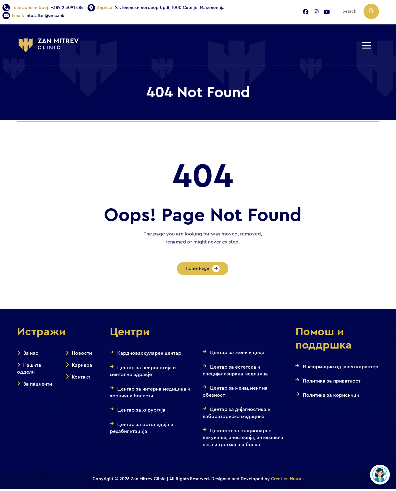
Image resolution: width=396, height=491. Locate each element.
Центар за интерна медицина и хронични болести (150, 392)
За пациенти (37, 384)
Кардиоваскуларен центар (149, 353)
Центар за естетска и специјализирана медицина (235, 370)
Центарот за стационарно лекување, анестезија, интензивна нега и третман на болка (243, 437)
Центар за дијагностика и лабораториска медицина (236, 413)
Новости (82, 353)
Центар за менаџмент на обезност (235, 391)
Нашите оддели (29, 369)
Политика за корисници (331, 395)
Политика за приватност (331, 381)
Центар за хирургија (141, 410)
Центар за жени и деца (237, 352)
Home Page (197, 268)
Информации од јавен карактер (340, 366)
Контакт (81, 377)
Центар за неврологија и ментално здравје (143, 371)
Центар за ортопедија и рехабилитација (141, 428)
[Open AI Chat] (380, 475)
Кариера (82, 365)
